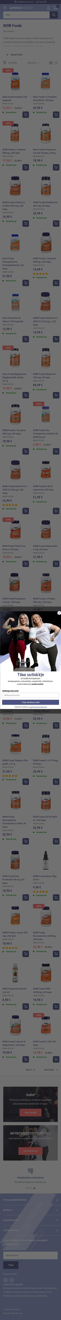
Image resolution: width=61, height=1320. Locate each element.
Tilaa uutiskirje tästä (30, 702)
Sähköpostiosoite (10, 691)
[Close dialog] (59, 613)
